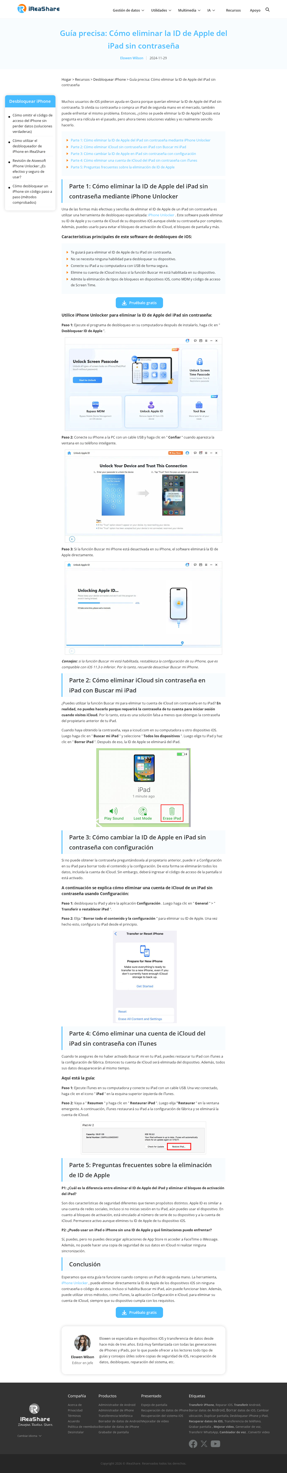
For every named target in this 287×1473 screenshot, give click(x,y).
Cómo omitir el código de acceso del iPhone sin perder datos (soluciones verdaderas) (33, 123)
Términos (74, 1416)
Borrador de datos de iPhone (119, 1427)
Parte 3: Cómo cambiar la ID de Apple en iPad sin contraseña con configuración (133, 153)
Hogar (66, 79)
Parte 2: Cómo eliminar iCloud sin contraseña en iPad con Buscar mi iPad (128, 147)
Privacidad (75, 1410)
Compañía (77, 1395)
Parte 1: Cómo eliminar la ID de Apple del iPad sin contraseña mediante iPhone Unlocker (141, 140)
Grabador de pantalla (114, 1432)
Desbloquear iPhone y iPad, (249, 1416)
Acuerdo (74, 1421)
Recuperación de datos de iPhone (164, 1410)
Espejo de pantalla (154, 1405)
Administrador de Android (117, 1405)
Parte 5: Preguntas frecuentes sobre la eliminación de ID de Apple (123, 167)
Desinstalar (76, 1432)
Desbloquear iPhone (109, 79)
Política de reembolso (83, 1427)
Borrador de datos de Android (120, 1421)
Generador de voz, (248, 1427)
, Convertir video (258, 1432)
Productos (108, 1395)
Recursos (233, 10)
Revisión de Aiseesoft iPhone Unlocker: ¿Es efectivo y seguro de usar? (29, 168)
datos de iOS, (247, 1410)
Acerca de (75, 1405)
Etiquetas (197, 1395)
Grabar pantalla (200, 1427)
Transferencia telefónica (116, 1416)
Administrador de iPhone (116, 1410)
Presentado (151, 1395)
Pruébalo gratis (143, 302)
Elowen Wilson (131, 58)
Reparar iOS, (224, 1405)
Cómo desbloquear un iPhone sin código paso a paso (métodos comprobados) (32, 194)
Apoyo (255, 10)
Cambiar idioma (27, 1436)
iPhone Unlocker (161, 215)
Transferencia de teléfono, (242, 1421)
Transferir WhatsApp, (204, 1432)
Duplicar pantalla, (216, 1416)
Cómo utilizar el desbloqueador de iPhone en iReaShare (29, 146)
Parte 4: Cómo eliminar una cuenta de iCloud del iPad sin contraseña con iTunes (134, 160)
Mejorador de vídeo (155, 1421)
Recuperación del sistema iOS (162, 1416)
